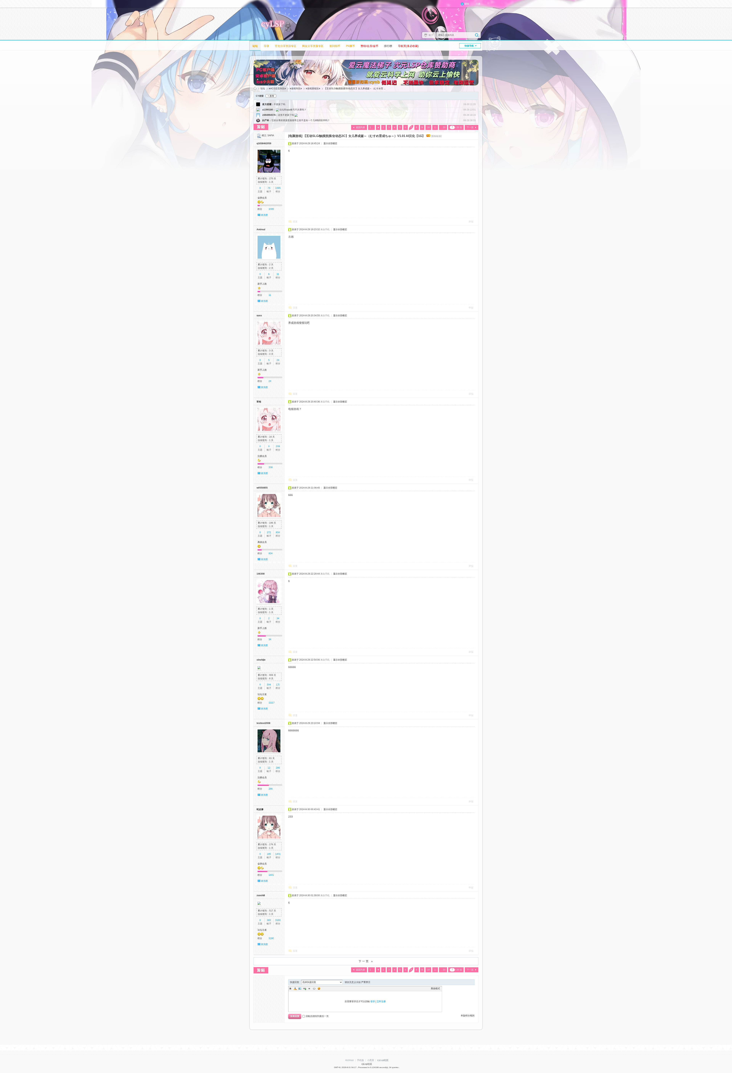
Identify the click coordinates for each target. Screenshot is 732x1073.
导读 (266, 45)
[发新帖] (261, 127)
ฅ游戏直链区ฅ (313, 88)
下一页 (470, 127)
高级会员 (262, 542)
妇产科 (265, 120)
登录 (372, 1001)
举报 (471, 221)
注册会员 (262, 456)
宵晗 (259, 401)
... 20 (443, 127)
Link (305, 988)
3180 (278, 920)
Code (314, 988)
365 (269, 920)
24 (278, 360)
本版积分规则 (467, 1015)
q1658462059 (264, 143)
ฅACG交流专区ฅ (277, 88)
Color (295, 988)
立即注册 (381, 1001)
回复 (295, 221)
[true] (477, 35)
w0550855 (262, 487)
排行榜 (388, 45)
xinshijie (261, 659)
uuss (259, 315)
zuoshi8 (261, 895)
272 (269, 532)
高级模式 (435, 988)
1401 (278, 854)
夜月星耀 (266, 104)
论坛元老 (262, 694)
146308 (261, 573)
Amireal (261, 229)
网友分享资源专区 (312, 45)
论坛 (255, 45)
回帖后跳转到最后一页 (317, 1016)
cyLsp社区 (255, 88)
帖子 (431, 35)
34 (278, 618)
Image (300, 988)
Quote (309, 988)
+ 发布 (271, 96)
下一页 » (366, 961)
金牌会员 (262, 197)
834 (278, 532)
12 (269, 767)
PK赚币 (350, 45)
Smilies (319, 988)
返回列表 (360, 127)
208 (278, 446)
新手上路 (262, 284)
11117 (272, 702)
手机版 (360, 1060)
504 (269, 684)
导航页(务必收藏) (408, 45)
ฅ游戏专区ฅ (296, 88)
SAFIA (270, 135)
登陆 (467, 3)
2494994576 (269, 115)
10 (428, 127)
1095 (278, 188)
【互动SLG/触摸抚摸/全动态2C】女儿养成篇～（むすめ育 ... (354, 88)
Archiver (349, 1060)
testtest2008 (263, 723)
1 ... (371, 127)
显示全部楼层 (330, 143)
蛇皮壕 (260, 809)
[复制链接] (436, 136)
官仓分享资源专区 (285, 45)
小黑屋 (370, 1060)
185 (269, 854)
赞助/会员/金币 (369, 45)
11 (435, 127)
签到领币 (334, 45)
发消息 (264, 215)
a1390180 (267, 109)
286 (278, 767)
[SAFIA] (259, 135)
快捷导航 (469, 45)
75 (269, 188)
